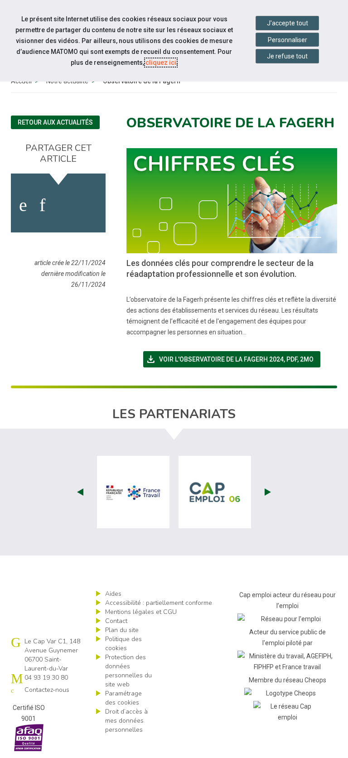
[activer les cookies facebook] (23, 205)
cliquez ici (160, 62)
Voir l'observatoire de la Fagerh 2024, (232, 359)
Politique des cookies (123, 643)
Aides (113, 593)
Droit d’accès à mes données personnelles (126, 720)
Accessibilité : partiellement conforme (158, 603)
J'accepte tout (287, 23)
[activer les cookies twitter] (64, 205)
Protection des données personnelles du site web (128, 671)
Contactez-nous (46, 690)
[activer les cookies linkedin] (42, 205)
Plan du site (122, 630)
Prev (80, 492)
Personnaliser (287, 39)
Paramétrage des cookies (123, 698)
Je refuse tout (287, 56)
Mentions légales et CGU (141, 612)
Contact (116, 621)
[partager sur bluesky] (90, 205)
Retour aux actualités (55, 122)
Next (268, 492)
